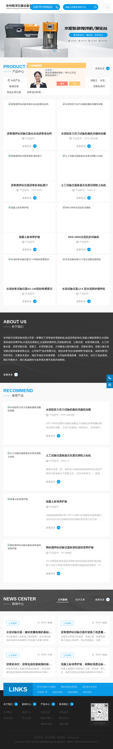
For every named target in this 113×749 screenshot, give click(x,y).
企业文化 (8, 718)
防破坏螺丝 (73, 692)
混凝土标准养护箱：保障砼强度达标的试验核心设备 (84, 664)
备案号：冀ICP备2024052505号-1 (82, 742)
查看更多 (100, 68)
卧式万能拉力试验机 (46, 687)
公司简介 (8, 712)
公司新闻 (13, 623)
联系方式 (64, 718)
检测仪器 (14, 86)
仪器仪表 (45, 712)
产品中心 (45, 704)
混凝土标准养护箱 (29, 237)
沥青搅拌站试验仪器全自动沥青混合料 (29, 133)
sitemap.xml (73, 737)
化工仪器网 (50, 737)
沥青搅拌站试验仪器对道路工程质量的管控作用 (84, 632)
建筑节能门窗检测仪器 (49, 718)
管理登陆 (61, 737)
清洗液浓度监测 (89, 687)
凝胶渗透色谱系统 (69, 687)
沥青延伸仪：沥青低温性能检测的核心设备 (29, 664)
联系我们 (64, 704)
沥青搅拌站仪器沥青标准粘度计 (29, 185)
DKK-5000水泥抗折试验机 (83, 237)
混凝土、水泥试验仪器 (100, 80)
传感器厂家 (42, 692)
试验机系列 (99, 86)
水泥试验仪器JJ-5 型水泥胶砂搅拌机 (83, 288)
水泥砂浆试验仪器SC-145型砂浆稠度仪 (29, 288)
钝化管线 (87, 692)
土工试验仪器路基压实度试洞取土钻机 (83, 185)
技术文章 (26, 718)
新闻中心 (26, 704)
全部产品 (15, 80)
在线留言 (64, 712)
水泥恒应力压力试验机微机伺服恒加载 (83, 133)
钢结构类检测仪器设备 (49, 724)
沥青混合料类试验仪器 (36, 92)
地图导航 (64, 724)
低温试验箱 (58, 692)
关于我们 (8, 704)
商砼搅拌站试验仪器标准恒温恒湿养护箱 (70, 547)
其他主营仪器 (14, 92)
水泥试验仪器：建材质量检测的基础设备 (29, 632)
